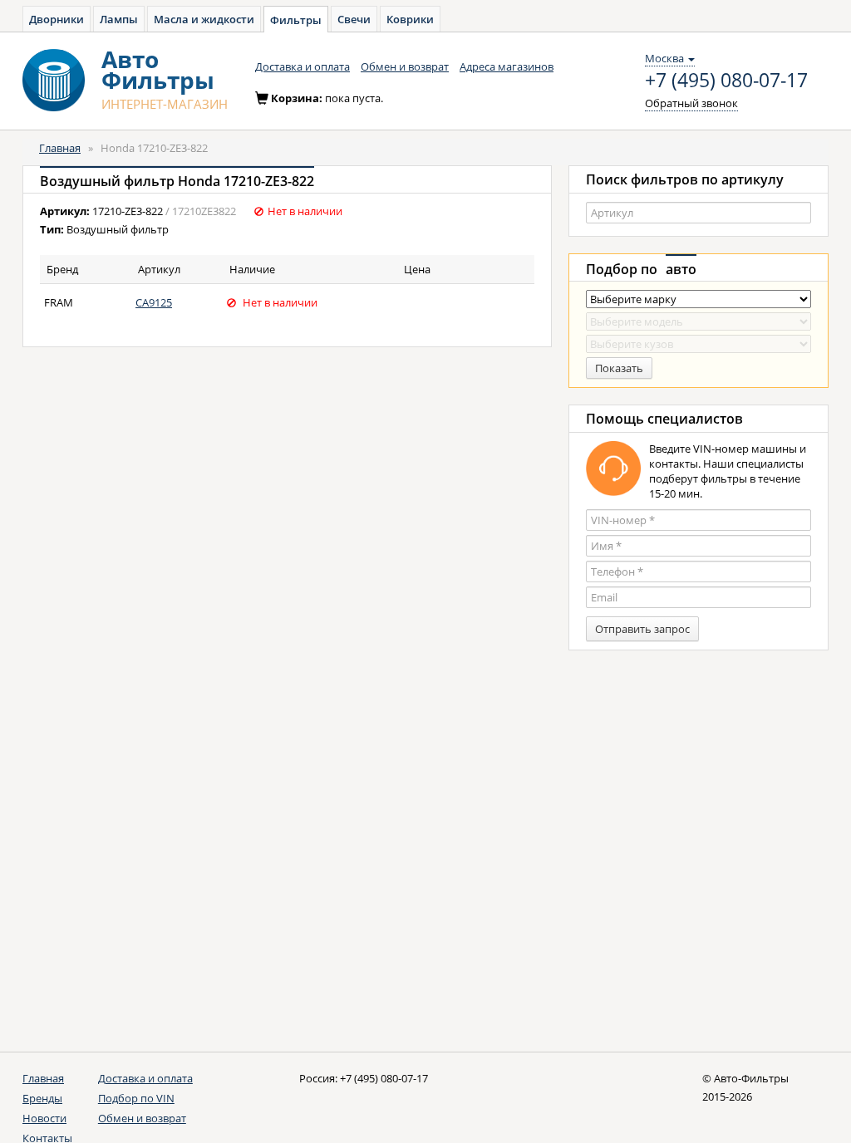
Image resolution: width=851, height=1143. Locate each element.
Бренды (42, 1098)
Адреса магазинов (506, 66)
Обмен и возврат (405, 66)
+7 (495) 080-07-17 (726, 80)
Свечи (354, 19)
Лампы (119, 19)
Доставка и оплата (302, 66)
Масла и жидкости (204, 19)
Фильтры (296, 19)
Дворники (56, 19)
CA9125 (153, 302)
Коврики (410, 19)
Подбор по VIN (136, 1098)
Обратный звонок (691, 103)
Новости (44, 1118)
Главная (60, 147)
